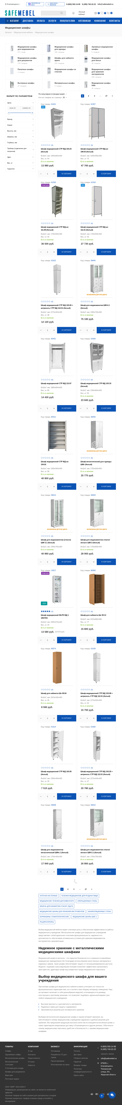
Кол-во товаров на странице (50, 97)
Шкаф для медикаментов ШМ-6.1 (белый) (95, 306)
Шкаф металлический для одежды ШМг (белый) (96, 463)
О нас (30, 1051)
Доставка (28, 20)
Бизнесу (55, 1047)
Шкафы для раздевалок (15, 1072)
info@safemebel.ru (105, 4)
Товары (9, 1047)
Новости (31, 1065)
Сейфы (8, 1051)
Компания (100, 20)
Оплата (41, 20)
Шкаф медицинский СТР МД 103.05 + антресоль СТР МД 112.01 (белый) (57, 306)
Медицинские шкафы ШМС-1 (85, 917)
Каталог (14, 20)
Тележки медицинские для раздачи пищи (79, 896)
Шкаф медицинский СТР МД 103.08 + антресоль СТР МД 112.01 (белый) (97, 694)
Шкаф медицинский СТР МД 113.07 (56, 383)
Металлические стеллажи (11, 1063)
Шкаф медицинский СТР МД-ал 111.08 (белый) (55, 228)
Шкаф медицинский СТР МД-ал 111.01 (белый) (94, 228)
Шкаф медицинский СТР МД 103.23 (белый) (56, 150)
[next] (112, 95)
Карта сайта (79, 1075)
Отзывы (31, 1062)
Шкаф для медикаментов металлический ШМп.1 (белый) (54, 851)
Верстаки (9, 1075)
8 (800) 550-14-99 (73, 4)
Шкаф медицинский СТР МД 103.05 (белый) (56, 772)
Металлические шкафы (15, 1058)
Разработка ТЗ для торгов (59, 1056)
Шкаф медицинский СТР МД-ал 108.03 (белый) (94, 150)
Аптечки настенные (48, 896)
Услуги (52, 20)
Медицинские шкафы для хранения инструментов (62, 911)
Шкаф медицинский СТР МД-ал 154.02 (55, 463)
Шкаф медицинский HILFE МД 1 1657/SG (55, 616)
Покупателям (67, 20)
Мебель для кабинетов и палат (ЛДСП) (56, 906)
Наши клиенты (34, 1058)
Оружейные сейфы (13, 1055)
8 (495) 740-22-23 (89, 4)
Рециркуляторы (47, 922)
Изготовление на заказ (60, 1065)
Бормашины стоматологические (54, 917)
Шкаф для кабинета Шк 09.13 (93, 615)
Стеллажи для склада (14, 1068)
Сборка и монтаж (81, 1058)
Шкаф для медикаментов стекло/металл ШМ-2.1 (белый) (95, 851)
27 (106, 96)
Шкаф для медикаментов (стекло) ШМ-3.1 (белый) (56, 541)
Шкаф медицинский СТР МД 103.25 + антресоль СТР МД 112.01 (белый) (97, 772)
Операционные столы (87, 901)
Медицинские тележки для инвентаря (57, 901)
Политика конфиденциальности (83, 1070)
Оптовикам (84, 20)
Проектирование (57, 1061)
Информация (80, 1047)
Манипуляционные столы (99, 911)
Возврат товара (80, 1065)
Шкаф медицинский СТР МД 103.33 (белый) (96, 384)
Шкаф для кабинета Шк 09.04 (53, 693)
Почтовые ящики (12, 1079)
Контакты (114, 20)
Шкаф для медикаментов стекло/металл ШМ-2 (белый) (95, 541)
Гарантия (77, 1062)
